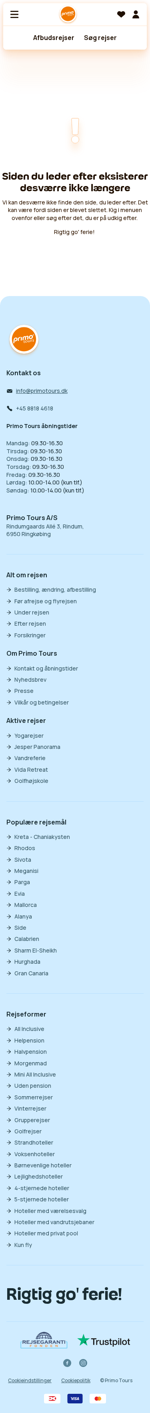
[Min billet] (135, 14)
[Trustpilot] (103, 1340)
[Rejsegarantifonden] (44, 1340)
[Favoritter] (121, 14)
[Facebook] (67, 1363)
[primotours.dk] (24, 340)
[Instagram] (83, 1363)
